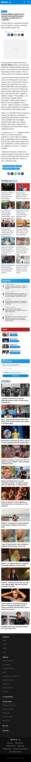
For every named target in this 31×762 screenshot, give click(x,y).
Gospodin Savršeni (8, 680)
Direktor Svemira (8, 688)
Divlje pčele (6, 684)
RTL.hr (14, 132)
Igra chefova (6, 664)
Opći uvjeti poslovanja (15, 751)
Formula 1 (6, 691)
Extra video (7, 701)
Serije (4, 640)
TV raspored (8, 697)
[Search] (29, 2)
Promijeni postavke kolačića (20, 748)
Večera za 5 (6, 720)
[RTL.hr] (6, 2)
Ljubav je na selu (8, 716)
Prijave (6, 730)
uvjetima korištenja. (16, 372)
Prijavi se (15, 376)
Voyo (4, 652)
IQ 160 (4, 672)
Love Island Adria (8, 660)
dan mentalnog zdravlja (11, 168)
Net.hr (15, 180)
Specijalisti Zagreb (8, 668)
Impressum (10, 743)
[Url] (22, 34)
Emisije (5, 648)
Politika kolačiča (7, 748)
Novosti (6, 637)
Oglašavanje (21, 746)
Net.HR (5, 726)
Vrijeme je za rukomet (9, 705)
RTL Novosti (7, 361)
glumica (18, 166)
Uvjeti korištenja (19, 743)
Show (5, 329)
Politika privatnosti (11, 746)
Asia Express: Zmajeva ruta (11, 676)
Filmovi (5, 644)
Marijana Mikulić (8, 166)
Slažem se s (12, 372)
